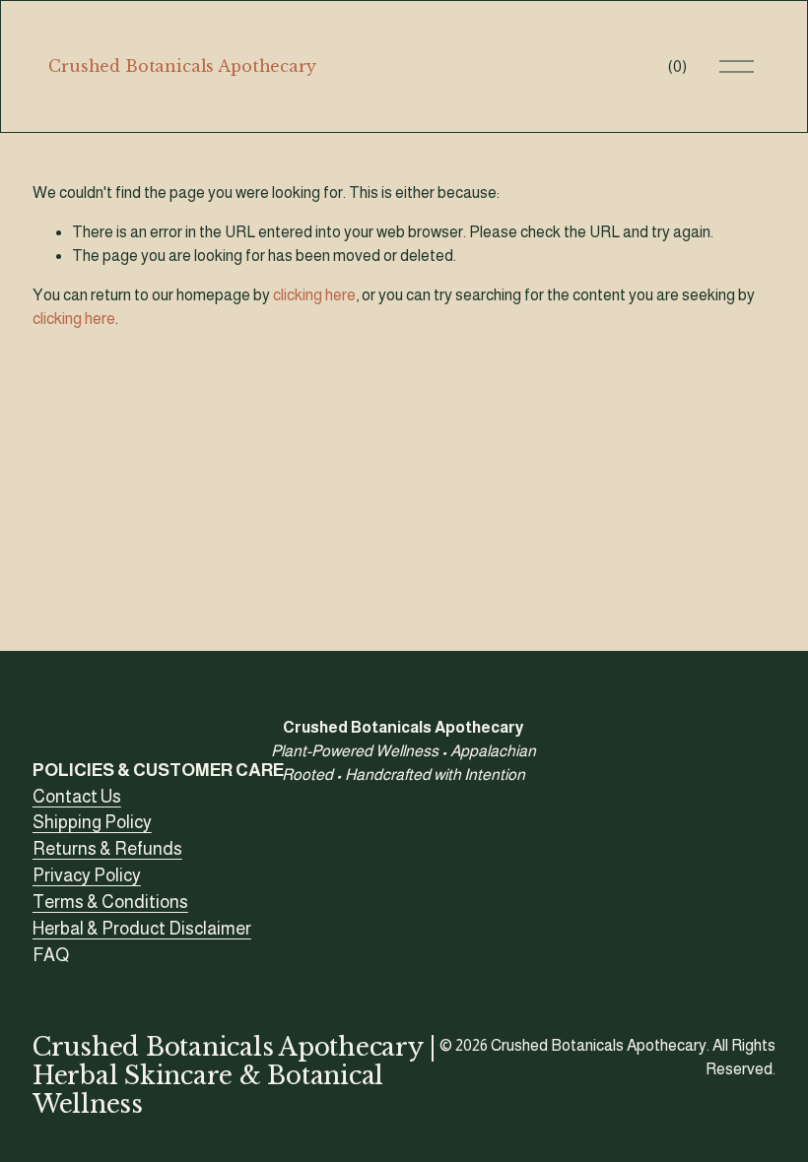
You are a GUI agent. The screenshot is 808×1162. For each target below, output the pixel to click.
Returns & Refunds (107, 849)
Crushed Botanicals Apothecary (181, 66)
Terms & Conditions (110, 902)
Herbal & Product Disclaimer (142, 928)
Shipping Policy (92, 822)
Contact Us (77, 797)
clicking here (314, 295)
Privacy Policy (87, 875)
